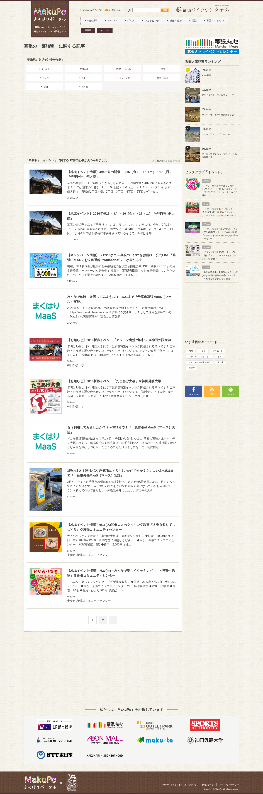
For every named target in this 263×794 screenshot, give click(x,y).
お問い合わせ (116, 10)
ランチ (203, 351)
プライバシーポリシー (229, 785)
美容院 (192, 368)
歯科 (219, 357)
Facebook (193, 394)
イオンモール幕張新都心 (199, 362)
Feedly (230, 394)
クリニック (218, 351)
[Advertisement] (103, 124)
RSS (212, 394)
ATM (191, 351)
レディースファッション (199, 357)
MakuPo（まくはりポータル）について (179, 785)
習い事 (220, 362)
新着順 (176, 160)
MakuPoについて (92, 10)
